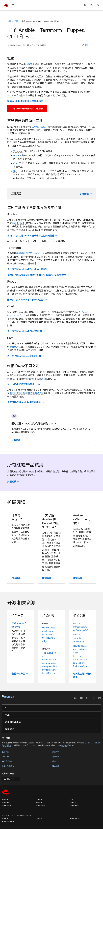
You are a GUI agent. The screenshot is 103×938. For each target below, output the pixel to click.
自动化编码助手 (35, 393)
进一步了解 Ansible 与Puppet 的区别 (25, 299)
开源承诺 (55, 757)
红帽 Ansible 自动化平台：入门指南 (27, 108)
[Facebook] (87, 698)
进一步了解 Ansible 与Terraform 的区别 (27, 269)
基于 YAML (20, 223)
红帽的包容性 (6, 806)
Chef (15, 163)
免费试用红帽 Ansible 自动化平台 (24, 402)
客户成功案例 (7, 761)
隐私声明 (5, 819)
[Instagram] (99, 698)
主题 (9, 21)
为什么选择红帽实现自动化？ (22, 384)
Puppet (17, 155)
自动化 (31, 64)
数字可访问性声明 (8, 822)
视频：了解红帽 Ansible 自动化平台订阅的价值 (30, 235)
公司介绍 (5, 752)
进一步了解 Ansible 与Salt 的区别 (24, 356)
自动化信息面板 (17, 393)
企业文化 (5, 757)
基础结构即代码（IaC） (28, 253)
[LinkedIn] (75, 698)
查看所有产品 (18, 673)
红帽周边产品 (40, 806)
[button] (88, 45)
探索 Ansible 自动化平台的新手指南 (25, 101)
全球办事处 (6, 803)
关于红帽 (5, 800)
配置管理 (14, 346)
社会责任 (55, 761)
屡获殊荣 (64, 745)
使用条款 (39, 819)
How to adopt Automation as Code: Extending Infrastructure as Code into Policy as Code (80, 656)
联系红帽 (39, 803)
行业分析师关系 (8, 766)
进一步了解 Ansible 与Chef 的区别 (24, 331)
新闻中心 (55, 752)
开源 (16, 21)
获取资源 (15, 440)
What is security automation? (79, 638)
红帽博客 (73, 803)
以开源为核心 (38, 126)
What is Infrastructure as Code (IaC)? (80, 627)
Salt (15, 171)
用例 (43, 378)
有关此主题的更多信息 (82, 675)
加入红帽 (55, 766)
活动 (71, 800)
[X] (93, 698)
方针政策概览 (74, 819)
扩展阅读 (84, 193)
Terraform (18, 151)
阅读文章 (15, 577)
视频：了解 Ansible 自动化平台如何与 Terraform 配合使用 (36, 274)
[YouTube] (81, 698)
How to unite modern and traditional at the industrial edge (48, 634)
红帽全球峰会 (74, 806)
